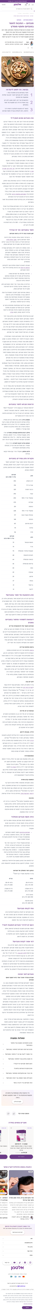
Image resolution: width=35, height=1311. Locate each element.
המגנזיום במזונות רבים (19, 194)
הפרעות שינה (25, 793)
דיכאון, (32, 793)
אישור (27, 1307)
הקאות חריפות (25, 268)
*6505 (3, 5)
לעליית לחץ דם (28, 687)
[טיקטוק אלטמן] (20, 1262)
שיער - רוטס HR (27, 1193)
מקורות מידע (17, 1101)
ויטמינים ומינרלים (28, 20)
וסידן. (11, 312)
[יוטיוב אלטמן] (14, 1262)
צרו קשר (7, 1262)
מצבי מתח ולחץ (11, 240)
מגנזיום (19, 20)
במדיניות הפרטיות (28, 1303)
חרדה (32, 740)
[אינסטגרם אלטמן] (30, 1262)
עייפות (32, 650)
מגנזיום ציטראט (25, 832)
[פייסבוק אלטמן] (25, 1262)
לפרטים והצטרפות (17, 1232)
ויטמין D (13, 767)
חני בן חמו (26, 1217)
